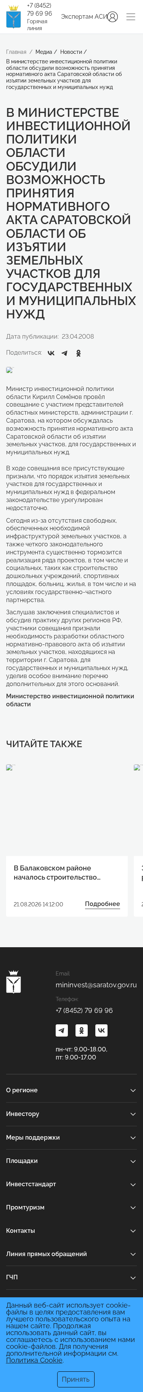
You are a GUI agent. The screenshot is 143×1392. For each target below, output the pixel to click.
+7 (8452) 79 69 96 (39, 9)
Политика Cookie (34, 1360)
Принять (76, 1379)
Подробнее (102, 904)
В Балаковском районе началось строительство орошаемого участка (55, 873)
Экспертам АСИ (84, 16)
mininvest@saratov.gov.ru (96, 985)
